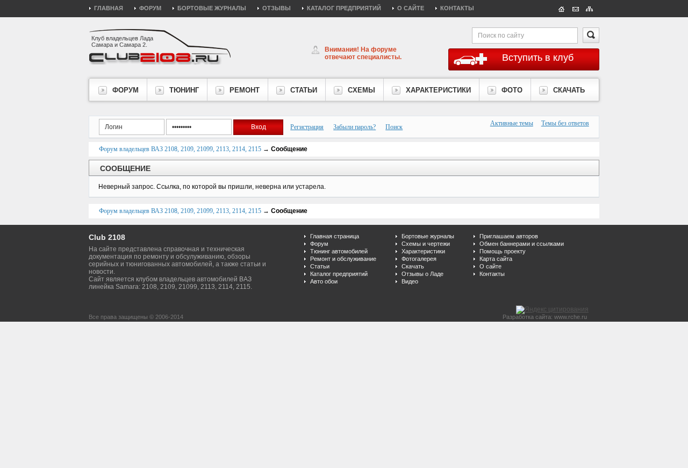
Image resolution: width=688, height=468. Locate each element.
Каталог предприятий (344, 8)
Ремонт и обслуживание (343, 259)
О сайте (410, 8)
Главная (108, 8)
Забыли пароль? (354, 127)
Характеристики (423, 251)
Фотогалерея (419, 259)
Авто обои (324, 281)
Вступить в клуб (538, 57)
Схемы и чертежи (426, 243)
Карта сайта (495, 259)
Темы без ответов (565, 123)
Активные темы (511, 123)
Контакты (457, 8)
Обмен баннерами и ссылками (521, 243)
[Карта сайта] (589, 8)
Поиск (394, 127)
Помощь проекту (502, 251)
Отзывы (276, 8)
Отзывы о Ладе (422, 274)
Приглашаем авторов (508, 236)
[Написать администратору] (575, 8)
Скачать (413, 266)
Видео (410, 281)
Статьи (319, 266)
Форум (150, 8)
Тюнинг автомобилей (339, 251)
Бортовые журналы (211, 8)
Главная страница (334, 236)
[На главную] (561, 8)
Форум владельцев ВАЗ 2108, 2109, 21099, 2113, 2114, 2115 (180, 149)
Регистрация (307, 127)
